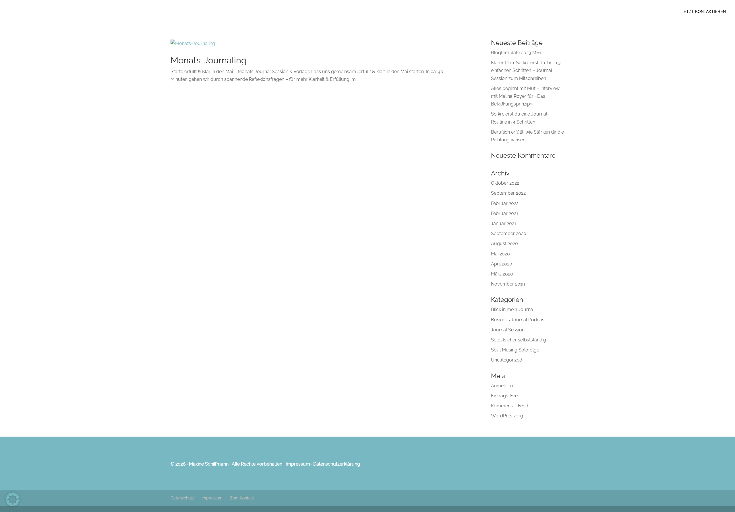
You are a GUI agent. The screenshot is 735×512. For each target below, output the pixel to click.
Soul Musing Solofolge (515, 350)
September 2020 (508, 233)
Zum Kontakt (242, 498)
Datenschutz (182, 498)
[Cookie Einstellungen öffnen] (13, 504)
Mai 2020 (500, 254)
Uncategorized (506, 360)
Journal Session (508, 330)
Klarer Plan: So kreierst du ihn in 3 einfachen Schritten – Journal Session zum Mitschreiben (526, 70)
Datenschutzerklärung (336, 464)
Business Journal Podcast (518, 320)
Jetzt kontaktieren (704, 11)
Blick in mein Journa (512, 309)
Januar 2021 (503, 223)
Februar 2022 (505, 203)
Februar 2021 (504, 213)
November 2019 (508, 284)
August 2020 (504, 243)
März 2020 (502, 274)
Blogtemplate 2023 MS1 (516, 52)
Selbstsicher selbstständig (518, 340)
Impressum (298, 464)
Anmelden (502, 385)
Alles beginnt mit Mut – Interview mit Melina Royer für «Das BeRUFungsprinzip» (525, 96)
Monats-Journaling (209, 60)
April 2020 (501, 264)
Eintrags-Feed (506, 395)
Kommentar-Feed (509, 406)
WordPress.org (507, 416)
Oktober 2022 (505, 183)
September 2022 (508, 193)
